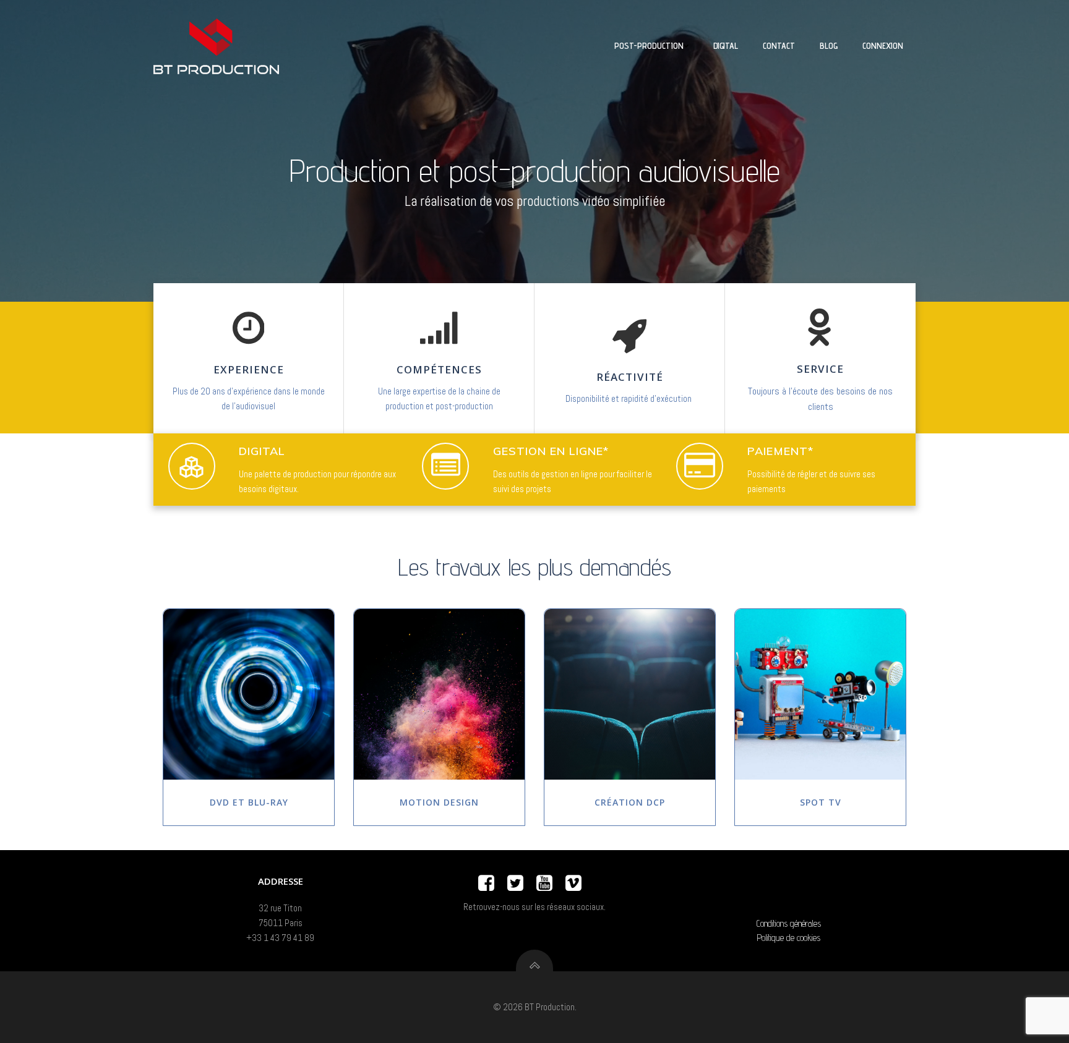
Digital (725, 46)
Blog (829, 46)
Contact (779, 46)
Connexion (882, 46)
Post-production (649, 46)
